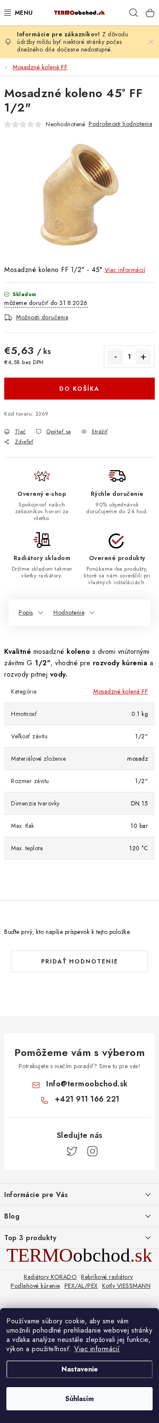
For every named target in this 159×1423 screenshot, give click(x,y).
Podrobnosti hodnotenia (120, 124)
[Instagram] (92, 1151)
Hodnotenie (68, 612)
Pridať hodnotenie (79, 961)
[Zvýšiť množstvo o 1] (143, 357)
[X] (72, 1151)
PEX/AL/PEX (81, 1286)
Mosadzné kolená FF (120, 691)
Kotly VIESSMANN (126, 1286)
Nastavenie (79, 1369)
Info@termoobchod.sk (87, 1083)
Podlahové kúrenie (35, 1286)
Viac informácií (97, 1349)
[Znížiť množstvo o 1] (115, 357)
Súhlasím (79, 1399)
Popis (26, 612)
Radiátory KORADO (50, 1277)
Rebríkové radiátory (107, 1277)
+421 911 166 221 (87, 1099)
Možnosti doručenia (42, 317)
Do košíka (79, 388)
